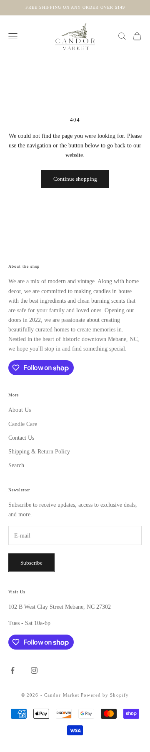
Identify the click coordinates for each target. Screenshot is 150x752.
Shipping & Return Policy (39, 451)
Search (16, 465)
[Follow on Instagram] (34, 670)
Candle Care (22, 424)
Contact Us (21, 438)
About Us (19, 410)
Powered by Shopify (105, 694)
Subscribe (31, 563)
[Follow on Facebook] (12, 670)
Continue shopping (75, 179)
